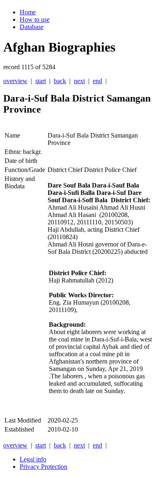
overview (15, 80)
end (97, 80)
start (40, 80)
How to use (35, 19)
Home (28, 12)
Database (31, 26)
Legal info (33, 459)
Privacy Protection (43, 466)
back (60, 80)
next (79, 80)
